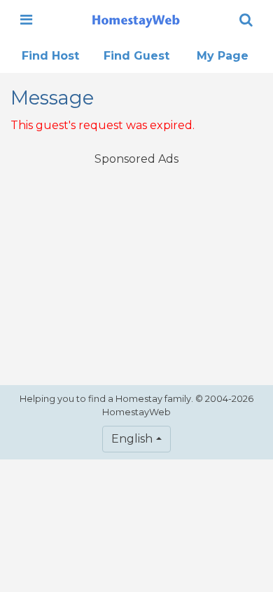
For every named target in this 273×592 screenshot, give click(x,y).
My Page (222, 55)
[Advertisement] (136, 266)
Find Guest (136, 55)
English (132, 438)
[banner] (135, 20)
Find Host (50, 55)
